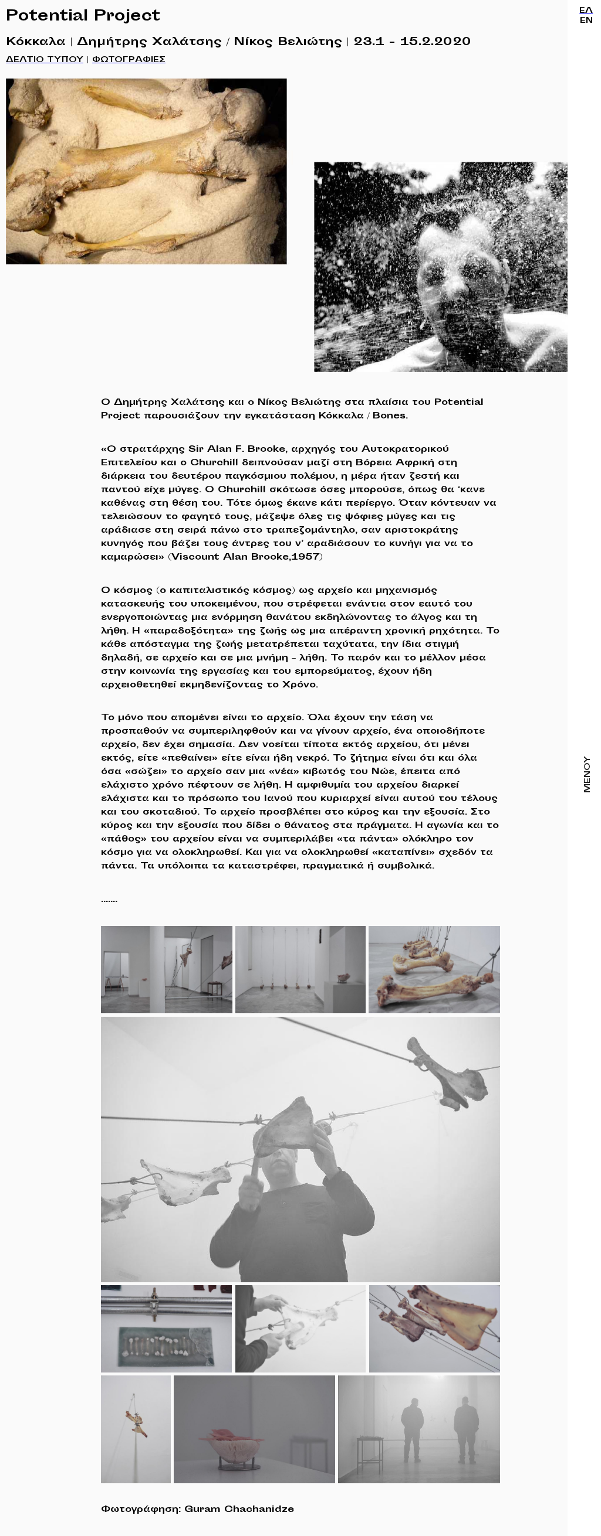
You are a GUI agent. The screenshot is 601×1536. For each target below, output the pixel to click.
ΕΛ (586, 11)
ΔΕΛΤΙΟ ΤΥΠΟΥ (44, 60)
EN (586, 21)
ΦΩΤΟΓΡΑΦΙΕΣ (129, 60)
